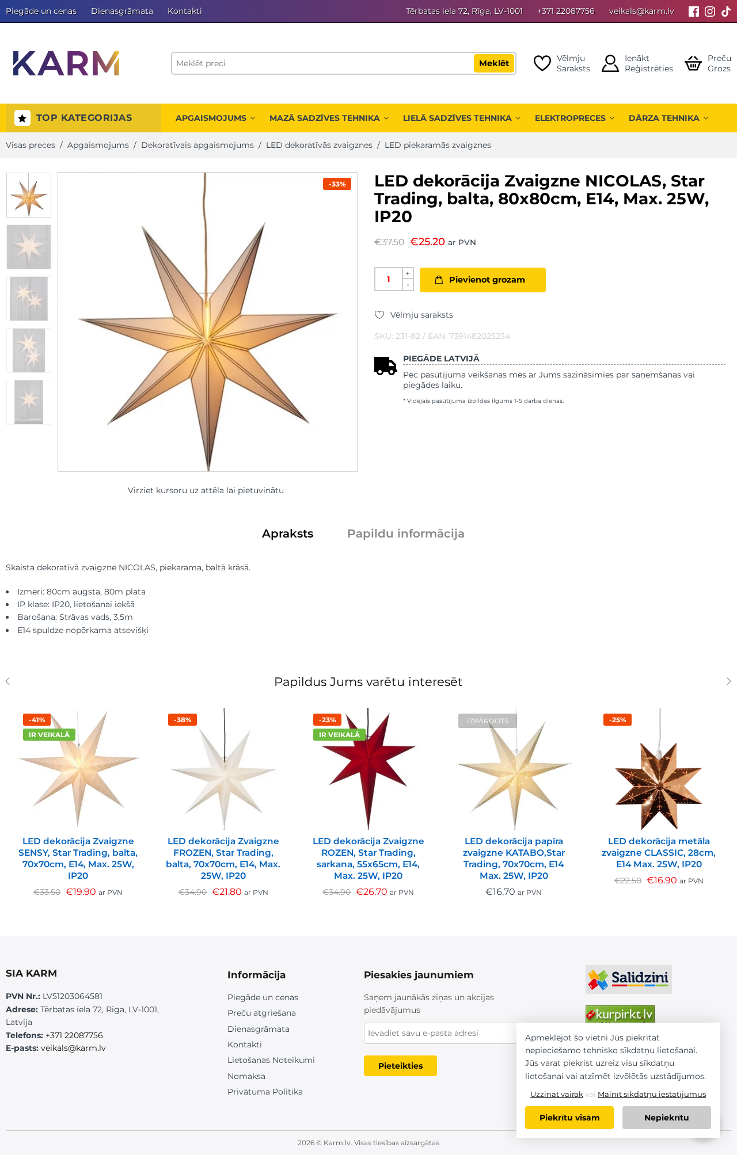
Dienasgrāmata (122, 11)
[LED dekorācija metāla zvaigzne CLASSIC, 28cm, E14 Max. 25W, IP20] (659, 769)
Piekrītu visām (570, 1117)
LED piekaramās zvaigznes (438, 145)
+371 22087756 (566, 11)
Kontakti (185, 11)
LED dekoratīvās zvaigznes (319, 145)
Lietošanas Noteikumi (271, 1060)
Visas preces (30, 145)
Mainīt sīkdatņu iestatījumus (652, 1094)
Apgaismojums (211, 118)
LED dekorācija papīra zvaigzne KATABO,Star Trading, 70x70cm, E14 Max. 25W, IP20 (514, 858)
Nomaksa (246, 1076)
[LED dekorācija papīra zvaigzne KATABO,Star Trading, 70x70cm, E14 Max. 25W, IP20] (514, 769)
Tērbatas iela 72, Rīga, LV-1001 (464, 11)
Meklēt (494, 63)
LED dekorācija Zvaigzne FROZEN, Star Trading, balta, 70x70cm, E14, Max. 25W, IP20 (223, 858)
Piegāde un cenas (41, 11)
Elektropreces (570, 118)
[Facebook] (694, 11)
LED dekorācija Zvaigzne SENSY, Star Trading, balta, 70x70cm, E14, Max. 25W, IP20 (78, 858)
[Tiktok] (726, 11)
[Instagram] (710, 11)
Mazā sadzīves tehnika (324, 118)
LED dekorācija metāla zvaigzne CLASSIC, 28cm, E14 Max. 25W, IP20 (659, 853)
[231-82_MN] (28, 195)
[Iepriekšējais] (10, 682)
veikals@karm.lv (641, 11)
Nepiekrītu (666, 1117)
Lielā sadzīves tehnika (457, 118)
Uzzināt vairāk (556, 1094)
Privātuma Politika (265, 1092)
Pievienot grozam (487, 280)
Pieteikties (400, 1066)
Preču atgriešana (261, 1013)
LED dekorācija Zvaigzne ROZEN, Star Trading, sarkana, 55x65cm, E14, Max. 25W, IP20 (368, 858)
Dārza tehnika (664, 118)
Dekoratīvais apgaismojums (197, 145)
